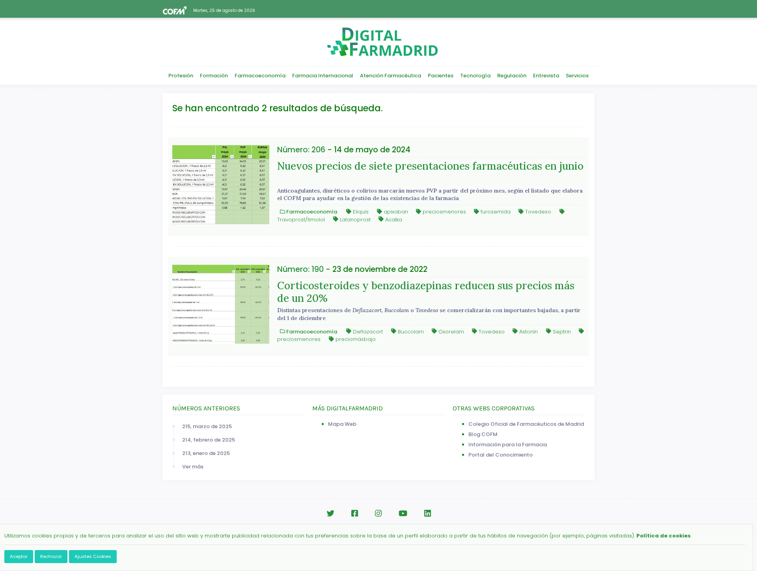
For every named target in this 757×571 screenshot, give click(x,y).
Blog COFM (483, 434)
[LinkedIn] (427, 513)
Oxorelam (450, 331)
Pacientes (440, 75)
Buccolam (410, 331)
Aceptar (19, 556)
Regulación (511, 75)
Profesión (180, 75)
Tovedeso (537, 211)
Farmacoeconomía (260, 75)
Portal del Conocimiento (500, 455)
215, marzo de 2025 (207, 426)
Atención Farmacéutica (390, 75)
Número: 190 (300, 269)
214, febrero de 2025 (208, 440)
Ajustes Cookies (93, 556)
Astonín (528, 331)
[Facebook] (354, 513)
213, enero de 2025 (206, 453)
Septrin (561, 331)
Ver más (192, 466)
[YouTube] (403, 513)
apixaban (395, 211)
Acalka (393, 219)
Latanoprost (354, 219)
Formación (214, 75)
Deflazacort (367, 331)
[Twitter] (330, 513)
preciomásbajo (355, 339)
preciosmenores (443, 211)
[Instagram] (378, 513)
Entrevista (546, 75)
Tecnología (475, 75)
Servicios (577, 75)
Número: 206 (301, 149)
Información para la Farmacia (507, 444)
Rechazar (51, 556)
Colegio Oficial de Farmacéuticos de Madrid (526, 424)
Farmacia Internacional (322, 75)
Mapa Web (342, 424)
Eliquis (360, 211)
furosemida (495, 211)
